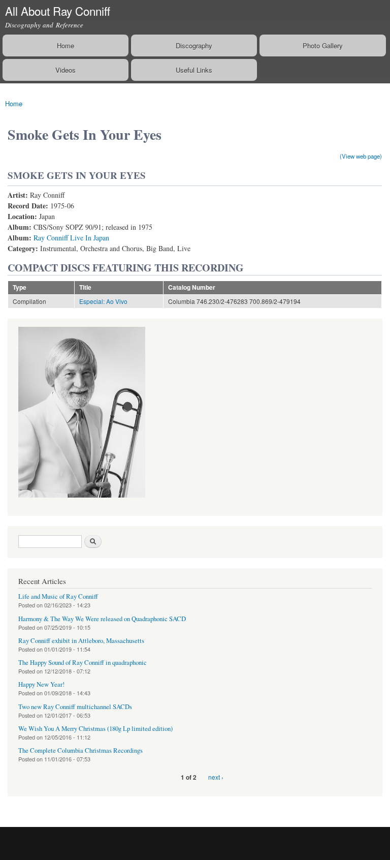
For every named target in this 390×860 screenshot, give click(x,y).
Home (65, 45)
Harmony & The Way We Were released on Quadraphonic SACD (102, 619)
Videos (65, 70)
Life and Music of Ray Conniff (58, 596)
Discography (194, 45)
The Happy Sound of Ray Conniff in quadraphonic (82, 662)
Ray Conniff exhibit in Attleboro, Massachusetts (81, 640)
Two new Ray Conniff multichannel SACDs (75, 706)
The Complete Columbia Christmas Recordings (80, 750)
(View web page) (361, 156)
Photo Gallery (323, 45)
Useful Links (194, 70)
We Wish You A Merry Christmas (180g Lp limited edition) (95, 728)
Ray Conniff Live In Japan (71, 237)
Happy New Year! (41, 684)
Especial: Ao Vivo (103, 301)
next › (215, 777)
